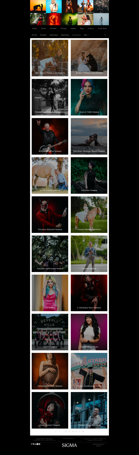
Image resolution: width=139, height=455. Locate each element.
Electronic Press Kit (98, 444)
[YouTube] (39, 444)
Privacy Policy (49, 438)
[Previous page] (59, 431)
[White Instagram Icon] (33, 444)
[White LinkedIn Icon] (35, 444)
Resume (98, 445)
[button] (105, 35)
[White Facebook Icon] (31, 444)
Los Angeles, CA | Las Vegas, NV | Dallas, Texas (94, 438)
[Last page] (83, 431)
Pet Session (43, 35)
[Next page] (79, 431)
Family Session (54, 35)
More (85, 35)
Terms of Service (40, 438)
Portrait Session (76, 35)
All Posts (34, 35)
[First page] (56, 431)
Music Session (65, 35)
